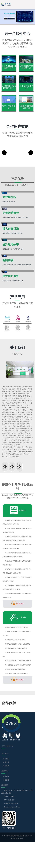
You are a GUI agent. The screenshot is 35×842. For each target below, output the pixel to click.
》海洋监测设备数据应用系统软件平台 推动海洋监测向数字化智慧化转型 (17, 571)
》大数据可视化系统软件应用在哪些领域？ (18, 665)
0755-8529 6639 (9, 800)
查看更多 (20, 604)
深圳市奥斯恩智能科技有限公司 (18, 836)
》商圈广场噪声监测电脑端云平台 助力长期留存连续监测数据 (17, 530)
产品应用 (17, 297)
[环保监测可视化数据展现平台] (9, 79)
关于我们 (17, 347)
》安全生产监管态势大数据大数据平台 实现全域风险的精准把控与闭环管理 (17, 554)
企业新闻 (6, 776)
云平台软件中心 (17, 34)
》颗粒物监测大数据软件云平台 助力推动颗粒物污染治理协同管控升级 (17, 546)
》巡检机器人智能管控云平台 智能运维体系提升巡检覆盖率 (17, 563)
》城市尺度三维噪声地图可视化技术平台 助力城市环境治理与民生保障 (17, 522)
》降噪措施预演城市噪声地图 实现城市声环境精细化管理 (17, 595)
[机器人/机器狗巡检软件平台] (9, 59)
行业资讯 (6, 780)
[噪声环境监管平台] (9, 99)
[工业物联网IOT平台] (26, 79)
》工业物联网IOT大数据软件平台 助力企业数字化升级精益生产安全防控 (17, 587)
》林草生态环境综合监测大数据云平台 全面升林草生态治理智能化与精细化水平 (17, 538)
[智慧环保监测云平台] (17, 16)
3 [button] (19, 24)
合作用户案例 (17, 126)
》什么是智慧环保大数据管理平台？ (16, 669)
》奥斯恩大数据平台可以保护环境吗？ (16, 627)
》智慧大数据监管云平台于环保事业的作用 (18, 660)
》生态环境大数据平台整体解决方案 (16, 648)
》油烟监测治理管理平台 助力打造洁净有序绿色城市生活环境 (17, 579)
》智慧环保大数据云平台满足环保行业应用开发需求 (17, 633)
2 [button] (18, 24)
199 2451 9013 (9, 796)
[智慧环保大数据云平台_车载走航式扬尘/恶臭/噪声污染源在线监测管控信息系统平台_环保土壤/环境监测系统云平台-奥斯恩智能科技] (8, 4)
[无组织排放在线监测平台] (26, 99)
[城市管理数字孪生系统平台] (26, 59)
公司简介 (6, 759)
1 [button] (16, 24)
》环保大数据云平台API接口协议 (15, 639)
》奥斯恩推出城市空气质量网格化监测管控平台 (17, 654)
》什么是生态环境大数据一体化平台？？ (17, 673)
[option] (17, 16)
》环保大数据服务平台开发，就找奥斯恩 (17, 644)
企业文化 (6, 762)
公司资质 (6, 766)
